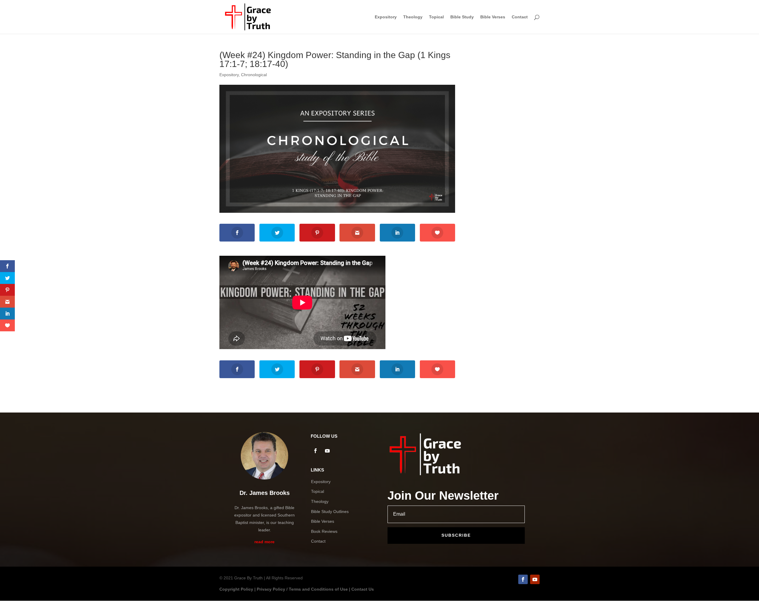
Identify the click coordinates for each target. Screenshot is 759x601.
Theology (412, 17)
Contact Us (362, 589)
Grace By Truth (248, 578)
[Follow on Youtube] (327, 450)
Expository (386, 17)
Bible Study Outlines (330, 511)
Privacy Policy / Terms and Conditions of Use (302, 589)
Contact (520, 17)
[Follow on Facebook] (315, 450)
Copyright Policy (236, 589)
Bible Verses (492, 17)
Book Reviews (324, 531)
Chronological (254, 74)
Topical (436, 17)
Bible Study (462, 17)
